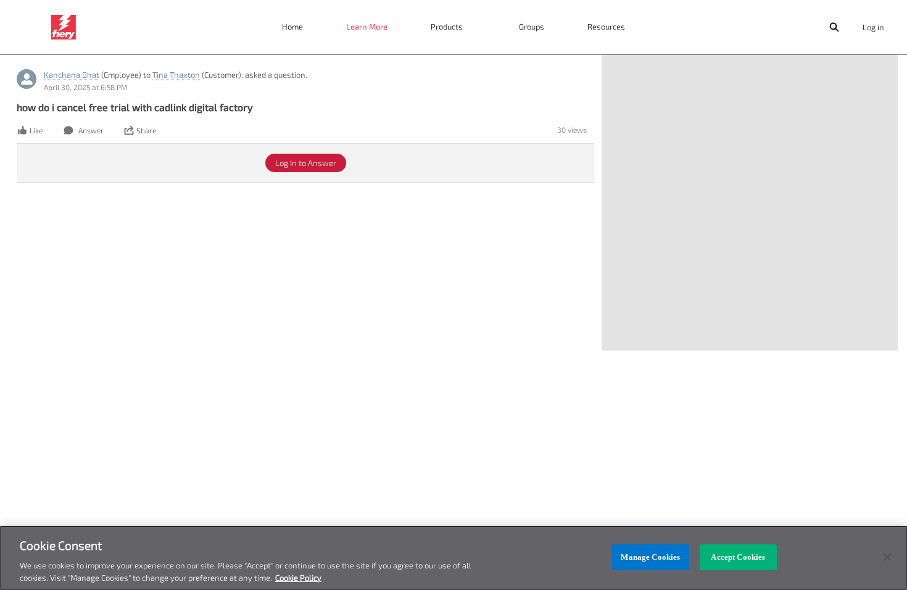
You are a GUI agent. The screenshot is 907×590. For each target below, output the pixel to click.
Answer (91, 130)
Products (447, 26)
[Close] (887, 557)
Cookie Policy (298, 577)
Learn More (366, 26)
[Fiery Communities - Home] (64, 27)
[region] (453, 558)
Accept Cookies (738, 557)
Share (146, 130)
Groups (531, 26)
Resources (606, 26)
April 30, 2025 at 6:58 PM (85, 87)
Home (292, 26)
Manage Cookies (650, 557)
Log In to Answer (305, 163)
